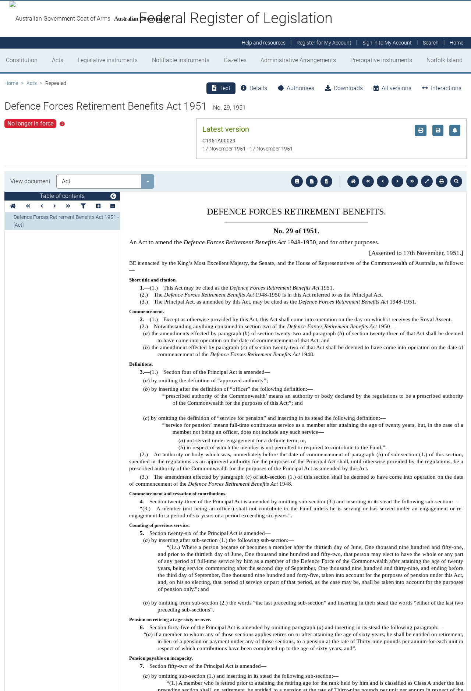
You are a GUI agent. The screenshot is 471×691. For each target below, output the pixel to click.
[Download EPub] (297, 181)
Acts (57, 60)
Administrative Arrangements (298, 60)
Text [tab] (224, 88)
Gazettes (235, 60)
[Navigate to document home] (353, 181)
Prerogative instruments (381, 60)
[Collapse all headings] (112, 206)
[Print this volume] (441, 181)
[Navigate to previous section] (383, 181)
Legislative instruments (108, 60)
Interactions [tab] (446, 88)
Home (11, 83)
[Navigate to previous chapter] (368, 181)
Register (324, 43)
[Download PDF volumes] (312, 181)
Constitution (22, 60)
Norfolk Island (444, 60)
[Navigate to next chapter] (412, 181)
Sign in (387, 43)
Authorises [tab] (300, 88)
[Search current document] (456, 181)
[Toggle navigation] (113, 196)
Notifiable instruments (180, 60)
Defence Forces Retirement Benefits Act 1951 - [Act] (66, 221)
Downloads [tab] (348, 88)
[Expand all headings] (98, 206)
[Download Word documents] (326, 181)
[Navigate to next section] (397, 181)
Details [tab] (258, 88)
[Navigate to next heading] (54, 206)
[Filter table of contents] (83, 206)
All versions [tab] (396, 88)
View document (30, 181)
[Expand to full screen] (427, 181)
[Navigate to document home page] (13, 206)
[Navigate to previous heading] (41, 206)
